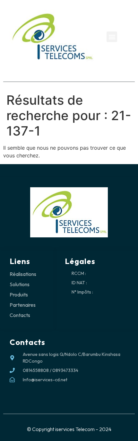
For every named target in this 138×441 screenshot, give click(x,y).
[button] (112, 36)
